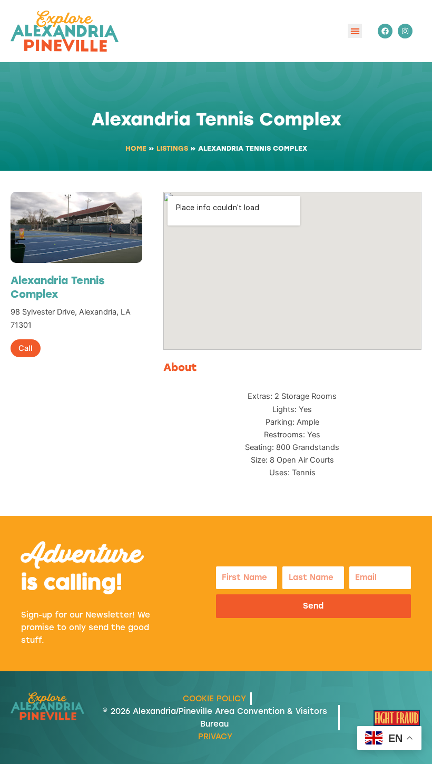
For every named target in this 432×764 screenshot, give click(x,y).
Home (135, 148)
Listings (172, 148)
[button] (355, 31)
